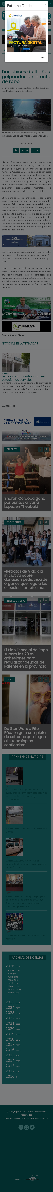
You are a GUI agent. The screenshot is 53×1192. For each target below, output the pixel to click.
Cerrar (42, 57)
